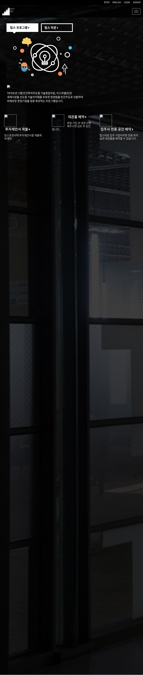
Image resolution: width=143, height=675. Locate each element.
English (116, 2)
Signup (137, 2)
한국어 (106, 2)
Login (127, 2)
